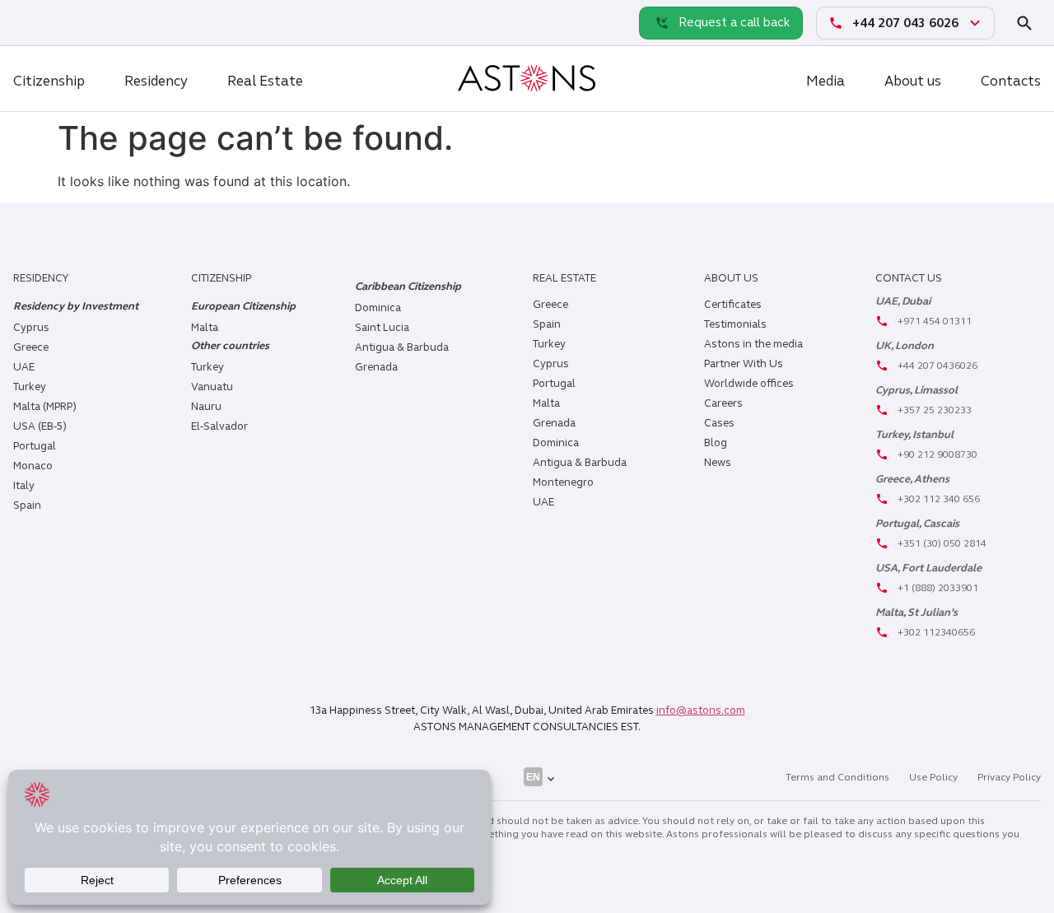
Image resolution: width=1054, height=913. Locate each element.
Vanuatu (212, 387)
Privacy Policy (1009, 777)
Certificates (733, 304)
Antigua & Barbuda (402, 347)
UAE (24, 367)
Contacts (1011, 81)
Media (825, 81)
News (717, 462)
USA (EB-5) (40, 426)
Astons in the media (753, 344)
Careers (723, 403)
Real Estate (265, 81)
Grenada (376, 367)
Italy (24, 485)
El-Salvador (219, 426)
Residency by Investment (75, 306)
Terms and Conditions (837, 777)
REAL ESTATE (564, 278)
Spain (27, 505)
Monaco (33, 466)
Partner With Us (743, 363)
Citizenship (49, 81)
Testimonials (735, 324)
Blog (715, 443)
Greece (31, 347)
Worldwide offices (749, 383)
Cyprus (31, 327)
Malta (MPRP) (45, 406)
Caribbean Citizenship (408, 286)
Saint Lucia (382, 327)
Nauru (206, 406)
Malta (546, 403)
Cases (719, 423)
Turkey (29, 387)
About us (912, 81)
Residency (156, 81)
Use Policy (933, 777)
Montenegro (563, 482)
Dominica (378, 307)
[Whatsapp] (29, 22)
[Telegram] (65, 22)
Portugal (34, 446)
